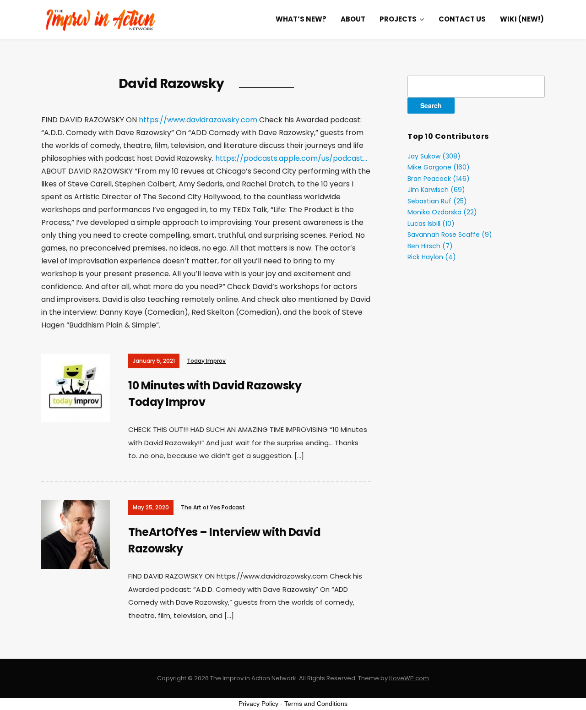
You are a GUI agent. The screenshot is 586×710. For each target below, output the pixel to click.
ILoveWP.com (409, 678)
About (353, 19)
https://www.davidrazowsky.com (198, 120)
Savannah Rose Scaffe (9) (449, 234)
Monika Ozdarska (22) (442, 212)
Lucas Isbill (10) (431, 223)
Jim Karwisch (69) (436, 189)
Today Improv (206, 361)
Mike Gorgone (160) (438, 167)
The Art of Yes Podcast (213, 507)
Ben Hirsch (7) (430, 246)
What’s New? (301, 19)
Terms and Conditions (315, 703)
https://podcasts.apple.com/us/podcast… (291, 158)
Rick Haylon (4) (431, 257)
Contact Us (462, 19)
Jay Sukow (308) (434, 156)
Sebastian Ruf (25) (437, 201)
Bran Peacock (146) (438, 178)
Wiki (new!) (522, 19)
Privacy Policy (258, 703)
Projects (398, 19)
